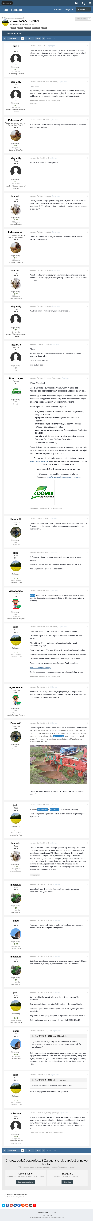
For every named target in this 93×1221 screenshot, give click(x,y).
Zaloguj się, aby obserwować (14, 18)
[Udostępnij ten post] (87, 45)
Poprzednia (12, 38)
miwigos (56, 1080)
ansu (16, 920)
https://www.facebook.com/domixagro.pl (63, 477)
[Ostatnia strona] (43, 38)
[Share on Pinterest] (34, 1205)
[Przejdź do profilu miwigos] (15, 1126)
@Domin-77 (54, 809)
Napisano (38, 45)
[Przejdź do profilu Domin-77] (15, 532)
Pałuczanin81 (16, 120)
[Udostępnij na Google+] (11, 1205)
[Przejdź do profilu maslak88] (15, 897)
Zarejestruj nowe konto (25, 1182)
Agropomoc (16, 591)
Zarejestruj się (83, 9)
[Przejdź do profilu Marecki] (15, 209)
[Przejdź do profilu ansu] (15, 933)
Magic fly (16, 82)
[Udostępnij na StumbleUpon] (26, 1205)
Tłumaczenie (42, 1212)
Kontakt (53, 1212)
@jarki (32, 595)
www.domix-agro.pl (39, 461)
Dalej (38, 38)
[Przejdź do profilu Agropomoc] (15, 604)
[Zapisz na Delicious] (19, 1205)
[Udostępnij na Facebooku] (7, 1205)
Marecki (15, 196)
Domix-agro (16, 378)
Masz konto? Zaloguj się (63, 9)
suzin (16, 46)
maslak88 (15, 884)
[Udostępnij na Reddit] (23, 1205)
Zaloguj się (67, 1182)
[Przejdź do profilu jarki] (5, 22)
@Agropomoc (59, 736)
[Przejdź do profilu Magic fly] (15, 95)
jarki (26, 24)
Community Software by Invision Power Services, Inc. (46, 1217)
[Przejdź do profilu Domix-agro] (15, 391)
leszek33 (16, 344)
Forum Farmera (12, 9)
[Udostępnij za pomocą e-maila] (30, 1205)
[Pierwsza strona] (4, 38)
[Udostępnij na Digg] (15, 1205)
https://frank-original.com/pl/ (40, 667)
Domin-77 (15, 519)
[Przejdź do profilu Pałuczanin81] (15, 135)
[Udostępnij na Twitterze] (3, 1205)
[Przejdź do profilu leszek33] (15, 357)
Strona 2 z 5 (51, 38)
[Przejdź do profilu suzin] (15, 59)
